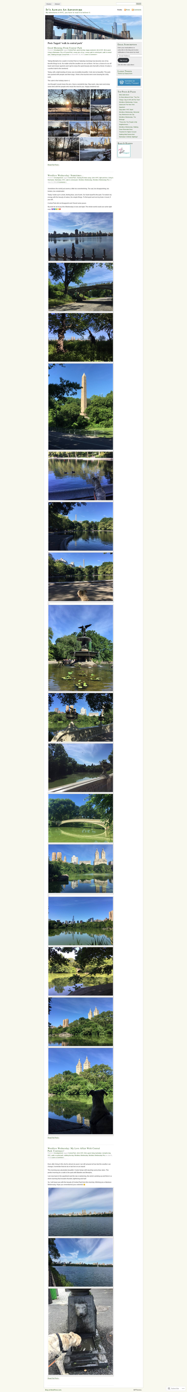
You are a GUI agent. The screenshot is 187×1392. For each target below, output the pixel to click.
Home (49, 4)
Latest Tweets (125, 71)
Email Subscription (127, 44)
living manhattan (97, 1153)
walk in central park (72, 180)
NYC (63, 180)
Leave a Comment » (91, 54)
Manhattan (58, 180)
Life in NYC (99, 50)
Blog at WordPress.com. (53, 1390)
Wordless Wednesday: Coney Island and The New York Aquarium (128, 104)
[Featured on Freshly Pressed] (129, 85)
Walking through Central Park (60, 54)
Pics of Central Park (66, 52)
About (57, 4)
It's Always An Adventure (64, 9)
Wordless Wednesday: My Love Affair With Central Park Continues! (74, 1149)
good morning (81, 50)
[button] (69, 105)
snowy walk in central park (93, 52)
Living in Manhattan (54, 52)
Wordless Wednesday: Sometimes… (66, 175)
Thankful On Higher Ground (127, 132)
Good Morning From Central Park (65, 47)
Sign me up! (123, 60)
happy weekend (91, 50)
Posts (128, 10)
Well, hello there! (124, 95)
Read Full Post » (53, 165)
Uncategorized (58, 50)
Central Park (72, 50)
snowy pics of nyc (79, 52)
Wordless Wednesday (85, 180)
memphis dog (106, 1153)
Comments (137, 10)
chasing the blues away (84, 177)
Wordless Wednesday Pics (101, 180)
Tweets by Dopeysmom (125, 73)
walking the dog (69, 1155)
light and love (103, 177)
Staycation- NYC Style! (126, 109)
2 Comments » (61, 182)
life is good (107, 50)
